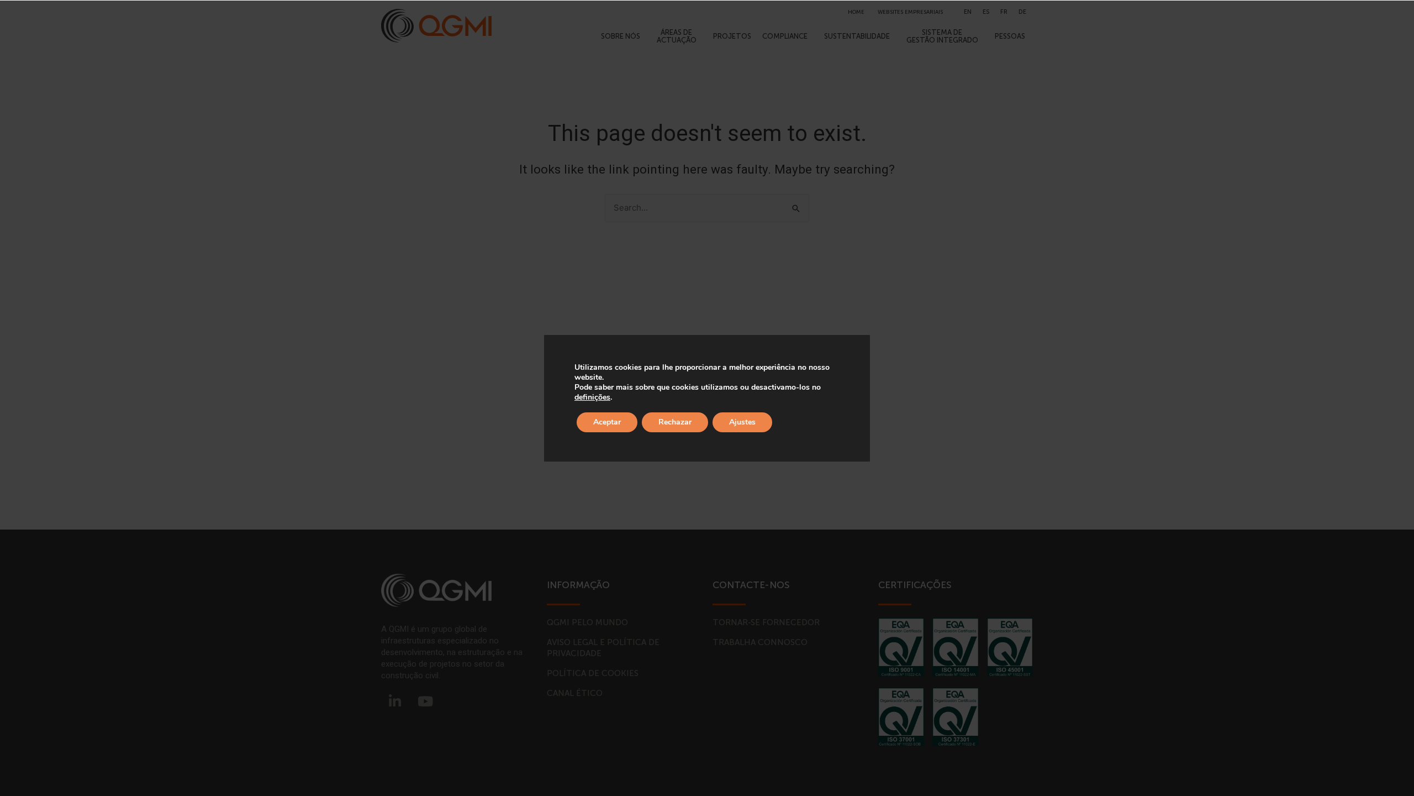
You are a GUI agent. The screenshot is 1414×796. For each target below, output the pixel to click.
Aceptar (607, 422)
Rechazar (675, 422)
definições (592, 397)
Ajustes (742, 422)
